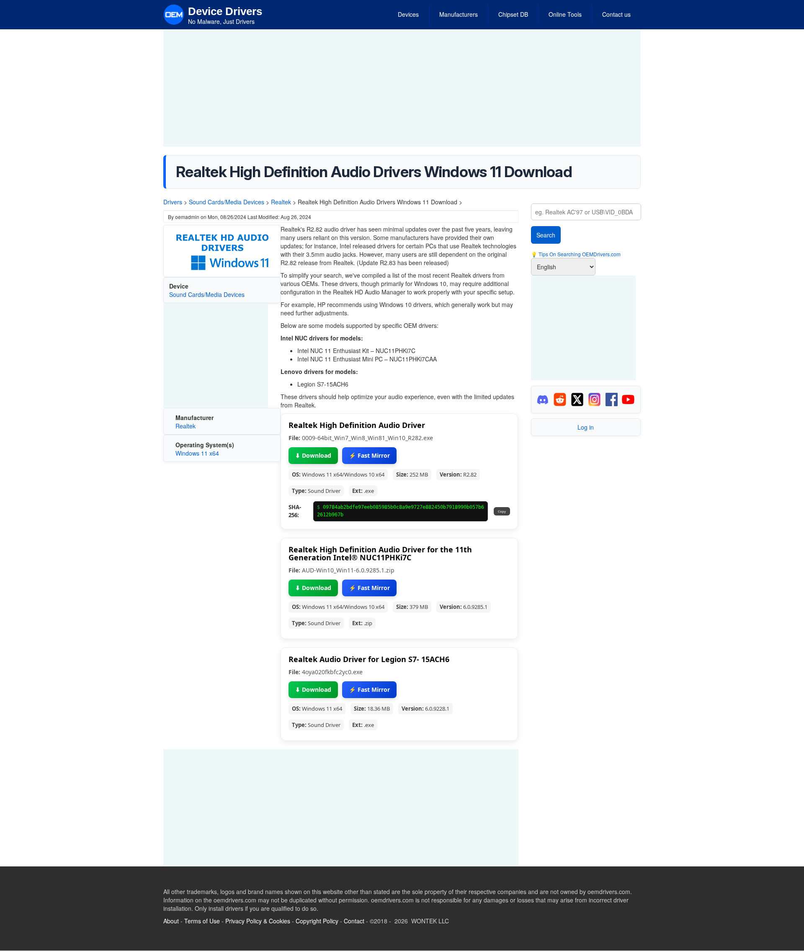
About (171, 921)
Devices (408, 14)
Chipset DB (513, 14)
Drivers (172, 202)
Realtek (281, 202)
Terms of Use (202, 921)
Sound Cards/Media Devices (226, 202)
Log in (585, 427)
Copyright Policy (317, 921)
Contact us (616, 14)
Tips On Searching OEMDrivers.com (579, 254)
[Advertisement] (402, 88)
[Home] (173, 14)
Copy (502, 511)
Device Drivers (225, 11)
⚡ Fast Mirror (369, 455)
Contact (354, 921)
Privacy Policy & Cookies (257, 921)
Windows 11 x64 (197, 453)
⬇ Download (313, 455)
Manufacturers (458, 14)
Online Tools (565, 14)
